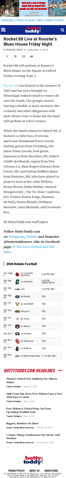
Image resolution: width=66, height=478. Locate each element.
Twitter (31, 236)
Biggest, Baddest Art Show (22, 423)
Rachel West (15, 50)
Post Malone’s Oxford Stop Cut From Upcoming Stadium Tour (28, 410)
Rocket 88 (11, 85)
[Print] (31, 56)
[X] (15, 56)
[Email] (23, 56)
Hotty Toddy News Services (20, 427)
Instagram (16, 236)
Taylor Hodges (13, 386)
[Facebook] (7, 56)
